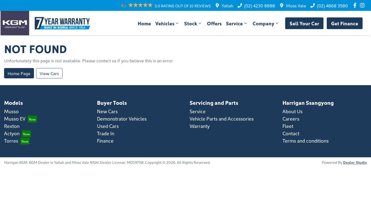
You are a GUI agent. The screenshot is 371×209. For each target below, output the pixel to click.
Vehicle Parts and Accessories (222, 118)
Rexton (12, 125)
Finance (105, 140)
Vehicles (164, 23)
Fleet (287, 125)
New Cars (107, 111)
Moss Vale (296, 5)
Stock (190, 23)
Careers (290, 118)
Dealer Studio (355, 162)
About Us (292, 111)
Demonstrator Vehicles (122, 118)
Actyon (12, 133)
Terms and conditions (305, 140)
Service (234, 23)
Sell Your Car (304, 23)
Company (263, 23)
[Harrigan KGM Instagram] (363, 5)
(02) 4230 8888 (259, 5)
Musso (11, 111)
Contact (290, 133)
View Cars (49, 73)
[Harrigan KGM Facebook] (356, 5)
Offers (214, 23)
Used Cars (108, 125)
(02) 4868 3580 (332, 5)
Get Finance (344, 23)
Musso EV (15, 118)
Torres (11, 140)
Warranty (200, 125)
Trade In (105, 133)
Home (144, 23)
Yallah (227, 5)
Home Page (19, 73)
